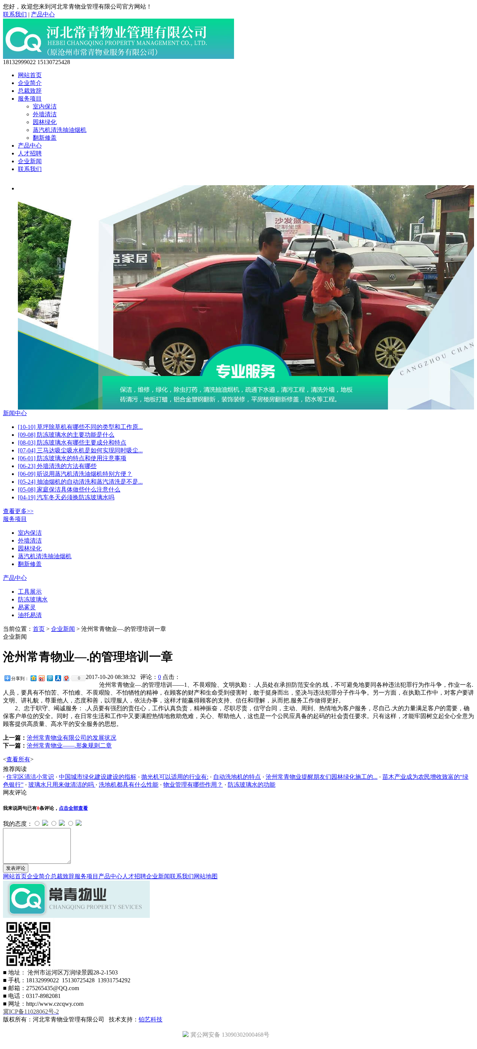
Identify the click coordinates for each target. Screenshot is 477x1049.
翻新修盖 (45, 138)
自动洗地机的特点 (237, 777)
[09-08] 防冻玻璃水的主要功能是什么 (66, 435)
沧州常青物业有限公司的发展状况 (71, 737)
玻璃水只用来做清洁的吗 (61, 784)
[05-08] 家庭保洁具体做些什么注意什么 (69, 489)
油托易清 (30, 615)
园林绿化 (45, 122)
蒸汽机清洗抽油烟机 (59, 130)
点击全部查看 (73, 808)
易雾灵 (27, 607)
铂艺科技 (150, 1019)
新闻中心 (15, 413)
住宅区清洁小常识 (30, 777)
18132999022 (19, 62)
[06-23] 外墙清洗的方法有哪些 (57, 466)
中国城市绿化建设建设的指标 (97, 777)
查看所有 (18, 759)
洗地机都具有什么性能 (128, 784)
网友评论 (15, 792)
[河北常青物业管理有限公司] (118, 57)
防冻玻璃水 (33, 599)
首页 (39, 629)
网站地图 (206, 876)
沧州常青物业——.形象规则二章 (69, 745)
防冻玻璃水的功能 (251, 784)
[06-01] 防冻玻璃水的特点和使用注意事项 (72, 458)
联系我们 (15, 14)
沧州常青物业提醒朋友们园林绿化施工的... (322, 777)
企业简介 (30, 83)
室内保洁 (45, 106)
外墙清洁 (45, 114)
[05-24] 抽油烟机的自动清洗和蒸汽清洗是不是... (80, 481)
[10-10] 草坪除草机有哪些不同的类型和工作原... (80, 427)
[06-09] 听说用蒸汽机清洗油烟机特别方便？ (75, 474)
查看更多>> (18, 511)
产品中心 (43, 14)
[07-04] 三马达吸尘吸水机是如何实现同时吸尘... (80, 450)
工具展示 (30, 591)
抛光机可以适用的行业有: (174, 777)
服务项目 (30, 98)
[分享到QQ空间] (33, 678)
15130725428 (53, 62)
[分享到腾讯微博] (49, 678)
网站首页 (30, 75)
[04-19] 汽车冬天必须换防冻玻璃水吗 (66, 497)
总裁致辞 (30, 91)
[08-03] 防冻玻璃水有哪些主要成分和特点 (72, 442)
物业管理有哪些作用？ (193, 784)
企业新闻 (30, 161)
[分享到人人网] (58, 678)
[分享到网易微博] (66, 678)
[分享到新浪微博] (41, 678)
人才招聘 (30, 153)
